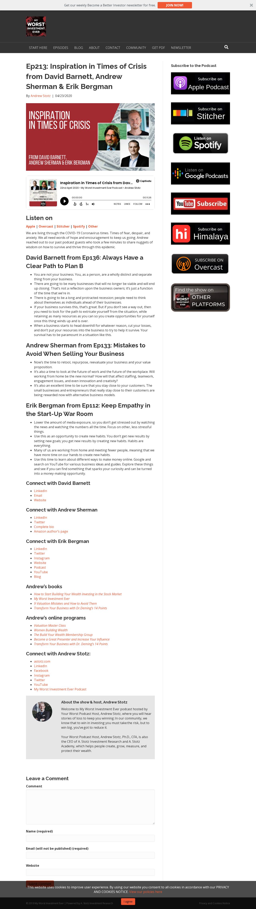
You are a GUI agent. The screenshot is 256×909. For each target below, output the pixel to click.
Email (38, 495)
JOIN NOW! (174, 5)
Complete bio (44, 527)
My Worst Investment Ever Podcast (60, 689)
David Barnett (45, 257)
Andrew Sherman (51, 345)
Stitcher (63, 226)
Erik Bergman (45, 405)
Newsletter (181, 47)
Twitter (39, 522)
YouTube (41, 684)
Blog (78, 47)
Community (136, 47)
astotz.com (42, 661)
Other (93, 226)
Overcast (46, 226)
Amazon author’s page (51, 531)
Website (40, 500)
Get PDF (158, 47)
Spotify (79, 226)
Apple (30, 226)
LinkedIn (40, 491)
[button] (128, 5)
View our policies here (145, 892)
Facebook (41, 670)
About (94, 47)
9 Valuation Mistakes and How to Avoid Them (65, 603)
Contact (113, 47)
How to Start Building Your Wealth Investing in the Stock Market (78, 594)
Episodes (60, 47)
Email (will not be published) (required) (57, 848)
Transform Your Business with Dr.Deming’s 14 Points (70, 608)
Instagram (42, 675)
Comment (34, 786)
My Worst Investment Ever (52, 598)
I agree (128, 901)
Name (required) (39, 831)
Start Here (38, 47)
